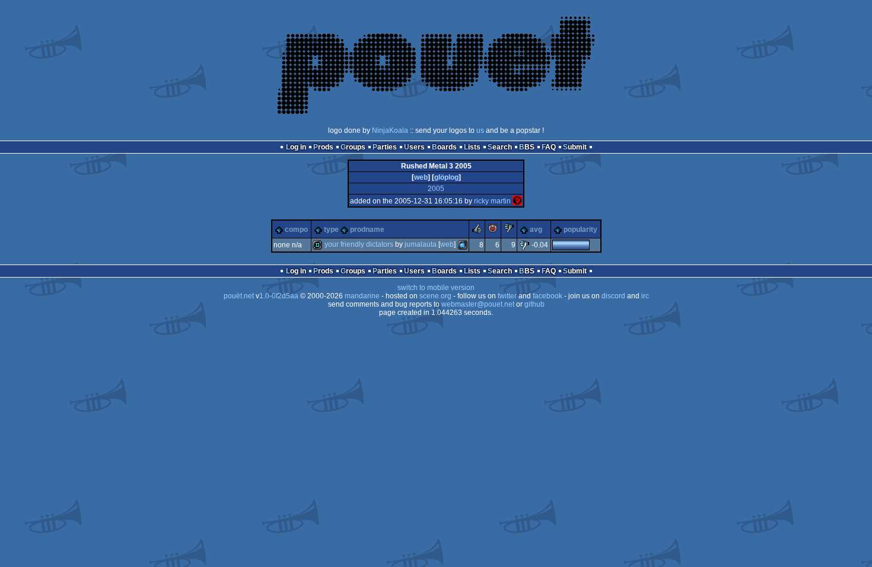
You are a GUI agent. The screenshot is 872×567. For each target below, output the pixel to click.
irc (645, 296)
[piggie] (493, 231)
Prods (323, 147)
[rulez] (477, 231)
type (331, 229)
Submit (575, 147)
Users (414, 147)
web (421, 177)
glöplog (446, 177)
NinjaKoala (390, 130)
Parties (385, 147)
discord (613, 296)
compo (296, 229)
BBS (526, 147)
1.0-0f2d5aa (278, 296)
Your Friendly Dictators (358, 244)
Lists (472, 147)
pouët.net (239, 296)
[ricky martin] (517, 201)
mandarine (362, 296)
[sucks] (509, 231)
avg (536, 229)
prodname (367, 229)
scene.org (435, 296)
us (480, 130)
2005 (436, 188)
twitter (507, 296)
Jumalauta (421, 244)
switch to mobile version (436, 288)
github (534, 304)
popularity (580, 229)
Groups (352, 147)
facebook (547, 296)
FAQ (549, 147)
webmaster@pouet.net (477, 304)
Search (500, 147)
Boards (444, 147)
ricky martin (492, 201)
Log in (296, 147)
